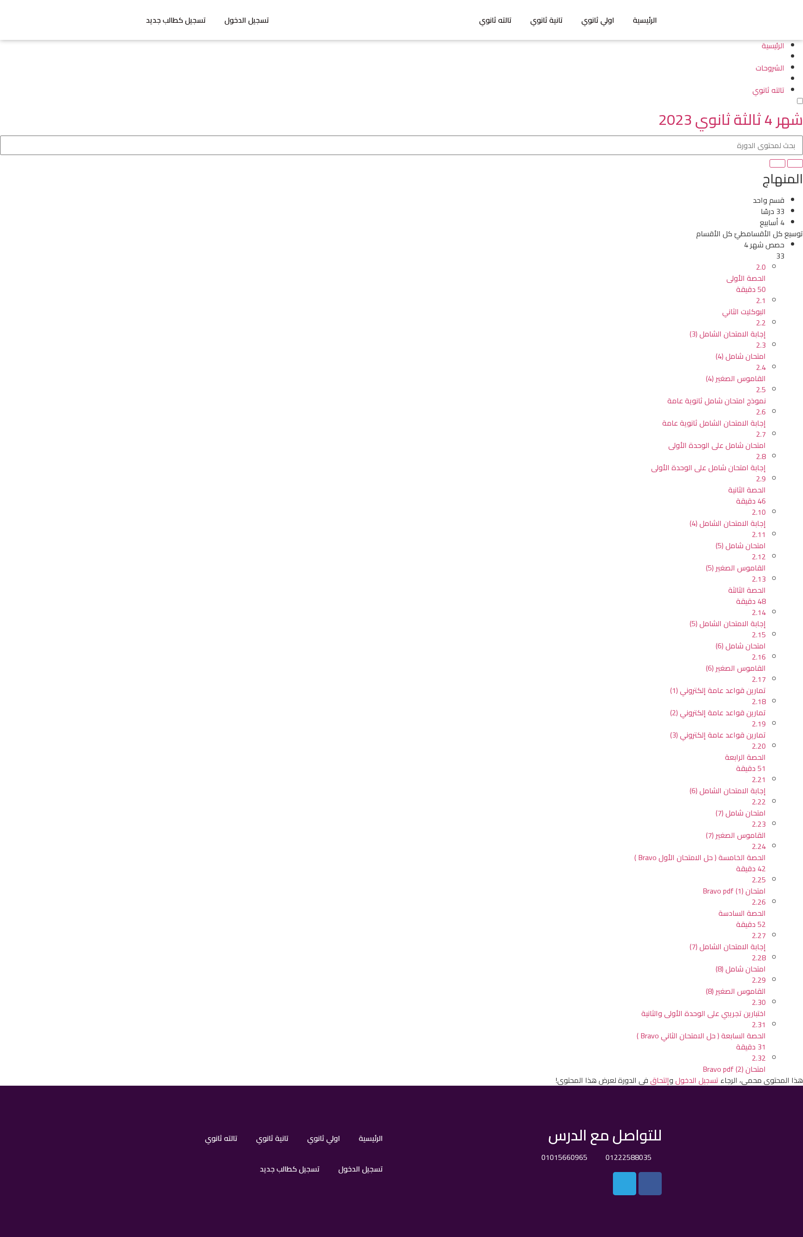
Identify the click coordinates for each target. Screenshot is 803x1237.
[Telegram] (624, 1183)
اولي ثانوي (597, 20)
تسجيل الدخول (246, 20)
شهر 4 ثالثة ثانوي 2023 (730, 119)
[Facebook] (650, 1183)
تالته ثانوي (495, 20)
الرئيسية (645, 20)
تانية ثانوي (546, 20)
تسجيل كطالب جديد (176, 20)
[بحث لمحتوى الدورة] (795, 163)
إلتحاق (659, 1080)
